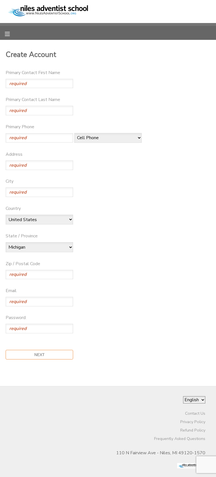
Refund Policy (192, 430)
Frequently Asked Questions (179, 438)
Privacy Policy (192, 422)
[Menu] (11, 33)
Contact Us (195, 413)
